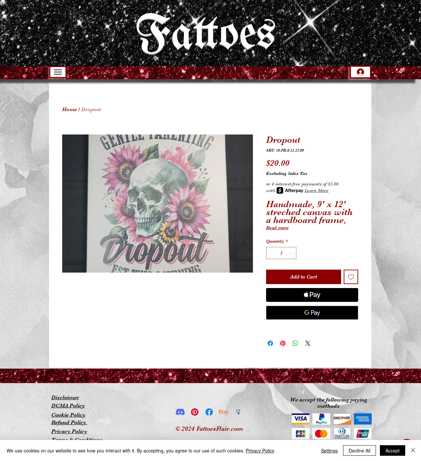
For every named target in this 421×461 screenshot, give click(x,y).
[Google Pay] (312, 313)
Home (69, 109)
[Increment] (291, 253)
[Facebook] (209, 412)
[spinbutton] (281, 253)
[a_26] (238, 412)
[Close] (413, 450)
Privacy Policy (260, 450)
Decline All (359, 450)
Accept (392, 450)
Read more (277, 227)
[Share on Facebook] (270, 343)
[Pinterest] (195, 412)
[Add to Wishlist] (351, 277)
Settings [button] (329, 450)
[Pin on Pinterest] (283, 343)
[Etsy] (224, 412)
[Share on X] (308, 343)
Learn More (317, 190)
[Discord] (180, 412)
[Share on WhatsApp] (295, 343)
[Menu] (57, 72)
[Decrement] (271, 253)
